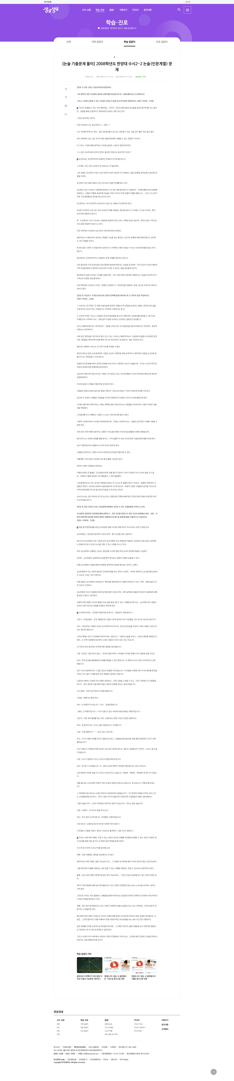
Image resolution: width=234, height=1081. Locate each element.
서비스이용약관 (93, 1047)
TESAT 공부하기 (139, 1028)
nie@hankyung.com (90, 1054)
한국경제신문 (72, 1060)
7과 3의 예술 (109, 1028)
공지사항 (147, 10)
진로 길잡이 (162, 42)
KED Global (124, 1060)
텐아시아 (114, 1060)
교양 (58, 1034)
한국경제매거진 (95, 1060)
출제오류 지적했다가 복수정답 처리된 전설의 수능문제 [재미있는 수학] (89, 979)
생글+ (111, 10)
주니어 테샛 (138, 1031)
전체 (68, 41)
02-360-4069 (130, 1047)
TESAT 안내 (138, 1024)
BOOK (105, 1060)
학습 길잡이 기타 (84, 954)
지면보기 (123, 10)
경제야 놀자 (108, 1024)
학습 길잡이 (129, 42)
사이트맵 (104, 1047)
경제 (58, 1024)
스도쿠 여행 (108, 1031)
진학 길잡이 (97, 41)
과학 (58, 1031)
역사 (58, 1028)
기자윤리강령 (66, 1047)
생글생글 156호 (140, 77)
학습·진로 (100, 10)
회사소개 (56, 1047)
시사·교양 (86, 10)
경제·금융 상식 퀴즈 (111, 1034)
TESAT (135, 10)
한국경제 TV (83, 1060)
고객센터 (113, 1047)
